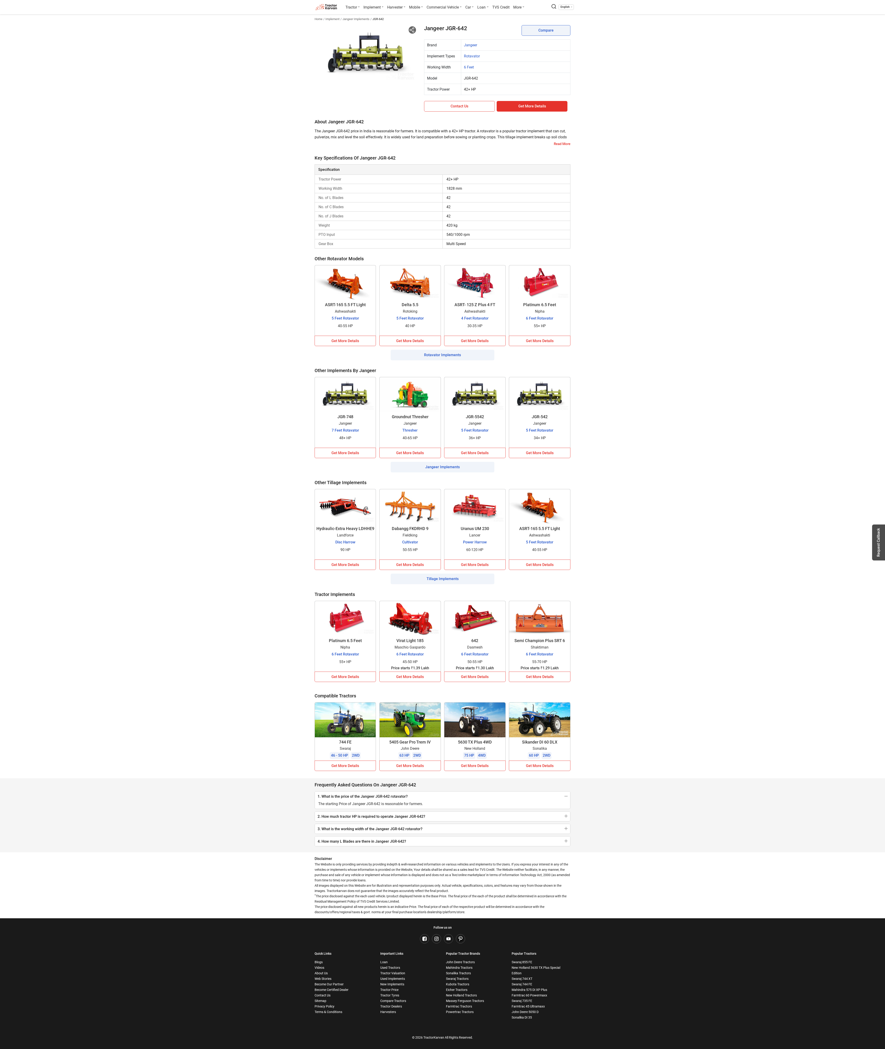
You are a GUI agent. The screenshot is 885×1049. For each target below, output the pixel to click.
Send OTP (483, 38)
